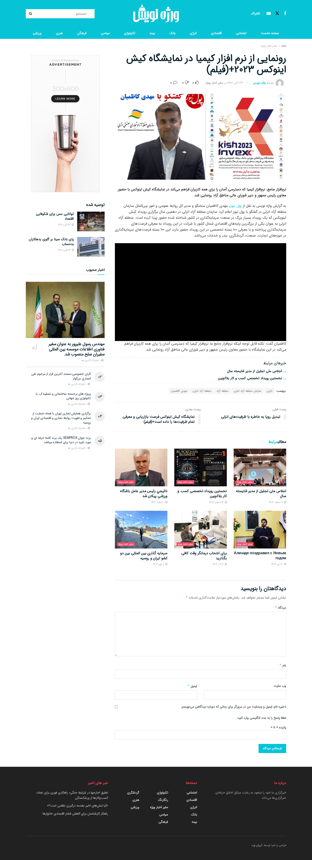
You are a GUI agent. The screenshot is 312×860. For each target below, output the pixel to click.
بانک (172, 33)
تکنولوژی (129, 33)
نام (282, 665)
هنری (59, 33)
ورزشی (37, 33)
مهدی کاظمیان (179, 391)
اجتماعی (241, 33)
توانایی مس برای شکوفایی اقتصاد (55, 216)
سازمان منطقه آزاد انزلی (247, 391)
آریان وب (256, 845)
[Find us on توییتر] (277, 13)
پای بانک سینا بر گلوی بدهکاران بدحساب (51, 242)
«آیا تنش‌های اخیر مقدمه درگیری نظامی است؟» (77, 805)
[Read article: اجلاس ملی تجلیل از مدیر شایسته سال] (260, 467)
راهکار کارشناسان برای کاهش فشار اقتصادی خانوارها (75, 813)
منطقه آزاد (222, 391)
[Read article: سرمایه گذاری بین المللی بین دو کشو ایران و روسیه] (141, 529)
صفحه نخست (270, 33)
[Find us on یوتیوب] (269, 13)
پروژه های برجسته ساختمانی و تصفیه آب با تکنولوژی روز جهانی (63, 396)
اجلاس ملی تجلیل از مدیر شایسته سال (254, 371)
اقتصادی (216, 33)
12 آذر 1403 (218, 564)
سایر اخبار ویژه (269, 46)
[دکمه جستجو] (31, 13)
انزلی (269, 391)
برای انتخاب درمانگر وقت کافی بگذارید (204, 555)
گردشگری (133, 792)
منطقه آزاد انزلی (202, 391)
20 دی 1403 (277, 564)
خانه (283, 46)
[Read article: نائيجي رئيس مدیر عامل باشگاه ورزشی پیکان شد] (141, 467)
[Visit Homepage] (156, 14)
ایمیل (192, 686)
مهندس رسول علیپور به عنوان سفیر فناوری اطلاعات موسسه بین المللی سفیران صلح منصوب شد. (77, 349)
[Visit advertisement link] (65, 123)
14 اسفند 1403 (216, 502)
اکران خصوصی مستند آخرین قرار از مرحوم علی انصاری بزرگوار (61, 376)
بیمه (152, 33)
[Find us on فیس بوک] (285, 13)
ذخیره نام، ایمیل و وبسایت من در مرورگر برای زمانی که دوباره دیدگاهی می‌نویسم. (233, 706)
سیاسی (105, 33)
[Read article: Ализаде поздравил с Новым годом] (260, 529)
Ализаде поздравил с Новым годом (260, 555)
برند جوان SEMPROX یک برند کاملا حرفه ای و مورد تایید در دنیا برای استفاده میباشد (61, 440)
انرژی (193, 33)
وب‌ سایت (280, 685)
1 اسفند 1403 (158, 502)
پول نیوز (236, 206)
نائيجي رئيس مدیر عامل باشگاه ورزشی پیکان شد (143, 493)
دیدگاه (280, 607)
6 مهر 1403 (159, 564)
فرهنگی (82, 33)
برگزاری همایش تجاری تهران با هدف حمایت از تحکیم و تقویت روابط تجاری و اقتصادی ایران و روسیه (61, 418)
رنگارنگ (163, 799)
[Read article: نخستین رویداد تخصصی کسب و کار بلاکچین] (200, 467)
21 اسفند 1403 (276, 502)
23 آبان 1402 (235, 82)
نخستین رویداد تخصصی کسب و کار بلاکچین (250, 378)
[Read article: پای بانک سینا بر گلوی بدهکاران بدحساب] (91, 247)
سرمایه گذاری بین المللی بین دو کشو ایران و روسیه (143, 555)
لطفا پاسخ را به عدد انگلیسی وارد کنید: (261, 717)
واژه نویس (259, 82)
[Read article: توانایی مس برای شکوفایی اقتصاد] (91, 221)
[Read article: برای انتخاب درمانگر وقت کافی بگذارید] (200, 529)
